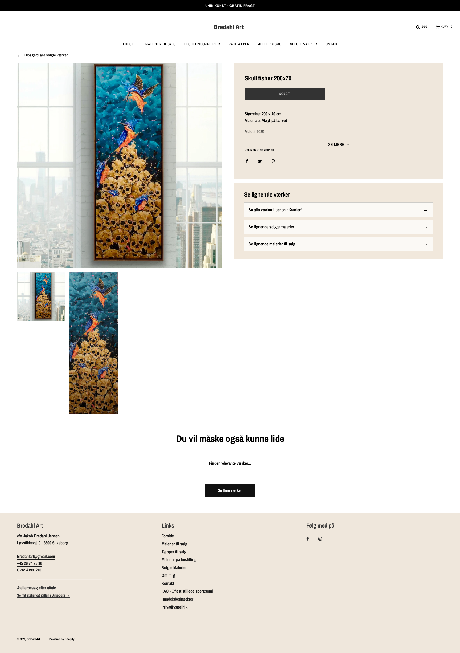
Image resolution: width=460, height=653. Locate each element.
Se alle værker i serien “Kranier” (275, 210)
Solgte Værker (303, 44)
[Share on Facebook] (247, 160)
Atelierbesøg (269, 44)
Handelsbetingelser (177, 599)
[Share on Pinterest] (273, 160)
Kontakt (168, 583)
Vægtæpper (239, 44)
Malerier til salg (174, 544)
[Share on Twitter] (260, 160)
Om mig (331, 44)
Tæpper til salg (174, 552)
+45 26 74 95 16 (29, 563)
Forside (130, 44)
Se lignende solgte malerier (271, 227)
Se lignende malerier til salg (272, 244)
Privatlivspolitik (174, 607)
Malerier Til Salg (160, 44)
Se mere (336, 144)
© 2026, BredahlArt (28, 639)
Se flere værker (230, 490)
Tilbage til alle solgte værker (46, 55)
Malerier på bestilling (179, 559)
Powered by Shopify (61, 639)
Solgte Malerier (174, 567)
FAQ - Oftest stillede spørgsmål (187, 591)
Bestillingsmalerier (202, 44)
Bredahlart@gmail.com (36, 556)
